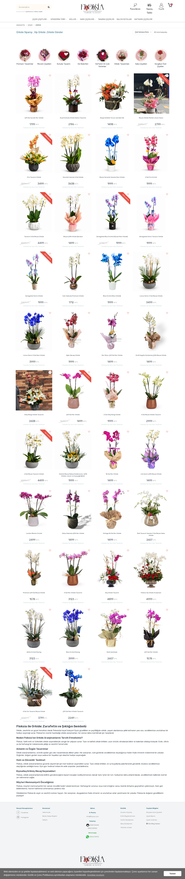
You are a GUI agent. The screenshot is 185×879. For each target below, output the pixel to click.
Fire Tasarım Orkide (34, 177)
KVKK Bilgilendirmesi (127, 816)
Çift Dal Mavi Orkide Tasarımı (73, 711)
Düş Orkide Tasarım (112, 593)
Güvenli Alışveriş (126, 812)
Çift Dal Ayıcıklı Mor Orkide (34, 118)
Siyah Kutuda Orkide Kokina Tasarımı (73, 118)
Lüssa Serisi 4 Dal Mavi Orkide (34, 355)
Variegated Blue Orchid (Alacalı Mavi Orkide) (112, 236)
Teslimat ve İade (126, 827)
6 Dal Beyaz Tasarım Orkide (34, 474)
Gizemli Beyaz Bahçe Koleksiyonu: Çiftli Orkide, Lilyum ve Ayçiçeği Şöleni (73, 475)
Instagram (25, 817)
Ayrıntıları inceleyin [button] (95, 875)
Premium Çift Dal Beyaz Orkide (34, 593)
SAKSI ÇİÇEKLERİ (87, 19)
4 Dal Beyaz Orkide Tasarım (151, 415)
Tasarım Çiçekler (106, 19)
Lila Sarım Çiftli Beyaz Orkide (151, 474)
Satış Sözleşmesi (126, 824)
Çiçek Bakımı (150, 816)
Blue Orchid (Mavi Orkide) (112, 296)
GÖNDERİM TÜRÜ (58, 19)
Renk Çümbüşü (112, 652)
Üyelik (161, 9)
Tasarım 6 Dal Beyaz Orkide (34, 236)
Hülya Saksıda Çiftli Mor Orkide (73, 533)
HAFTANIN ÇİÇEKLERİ (143, 19)
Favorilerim (135, 9)
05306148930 (94, 837)
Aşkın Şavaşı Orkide (73, 355)
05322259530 (92, 828)
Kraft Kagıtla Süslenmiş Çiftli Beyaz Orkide (151, 355)
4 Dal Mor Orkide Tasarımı (73, 593)
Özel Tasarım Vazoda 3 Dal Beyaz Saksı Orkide (151, 534)
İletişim (44, 820)
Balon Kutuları (124, 19)
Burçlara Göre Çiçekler (154, 812)
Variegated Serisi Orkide (34, 296)
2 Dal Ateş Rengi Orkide (112, 415)
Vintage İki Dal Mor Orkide (112, 533)
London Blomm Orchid (34, 533)
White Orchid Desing (34, 652)
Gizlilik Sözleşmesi (126, 820)
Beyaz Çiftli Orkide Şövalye (73, 236)
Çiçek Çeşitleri (39, 19)
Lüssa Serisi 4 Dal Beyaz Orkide (151, 296)
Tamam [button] (173, 874)
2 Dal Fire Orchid (151, 177)
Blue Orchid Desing (73, 652)
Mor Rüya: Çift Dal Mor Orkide (112, 355)
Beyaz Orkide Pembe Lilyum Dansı (151, 118)
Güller (72, 19)
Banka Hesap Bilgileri (49, 816)
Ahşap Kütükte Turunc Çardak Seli (112, 118)
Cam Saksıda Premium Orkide (73, 296)
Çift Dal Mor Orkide (73, 415)
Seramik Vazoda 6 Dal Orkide (73, 177)
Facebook (24, 812)
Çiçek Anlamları (151, 820)
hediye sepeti (38, 11)
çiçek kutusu (29, 11)
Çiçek (30, 25)
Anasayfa (20, 25)
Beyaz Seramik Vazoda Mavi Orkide (112, 177)
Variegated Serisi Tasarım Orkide (151, 236)
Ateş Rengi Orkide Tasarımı (34, 415)
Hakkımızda (46, 812)
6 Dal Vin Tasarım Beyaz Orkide (34, 711)
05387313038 (94, 825)
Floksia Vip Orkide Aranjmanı (151, 593)
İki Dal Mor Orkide (112, 474)
